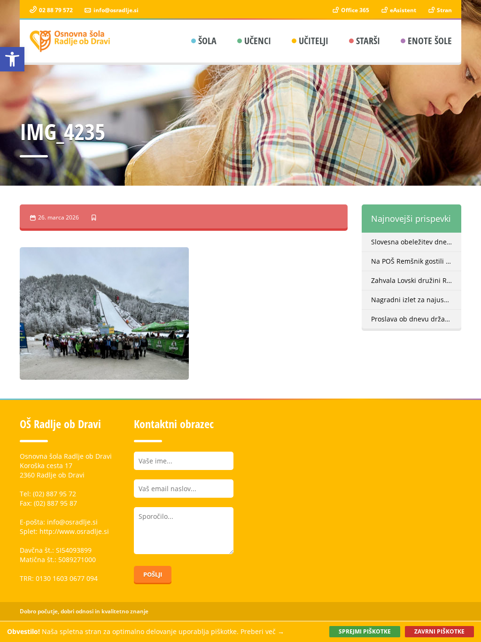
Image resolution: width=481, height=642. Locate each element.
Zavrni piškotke (439, 631)
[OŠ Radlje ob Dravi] (70, 41)
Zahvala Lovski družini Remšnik (416, 280)
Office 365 (354, 10)
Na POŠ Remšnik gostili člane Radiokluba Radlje (416, 261)
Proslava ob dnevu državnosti (416, 318)
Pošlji (152, 574)
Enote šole (430, 40)
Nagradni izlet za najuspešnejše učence (416, 299)
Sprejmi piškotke (365, 631)
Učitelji (313, 40)
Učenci (257, 40)
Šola (207, 40)
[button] (12, 59)
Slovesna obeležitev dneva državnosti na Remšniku (416, 241)
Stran (443, 10)
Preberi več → (262, 631)
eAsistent (402, 10)
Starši (368, 40)
